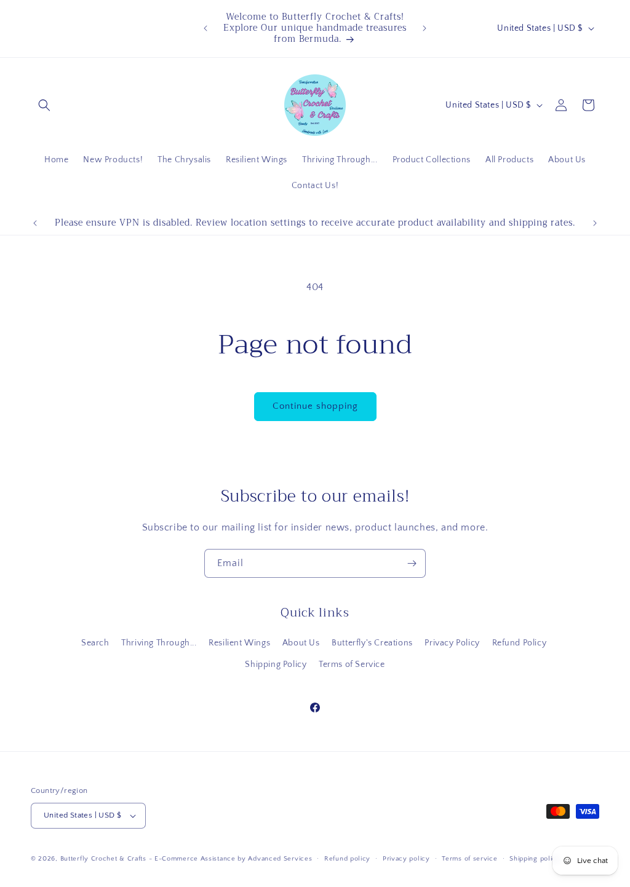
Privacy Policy (452, 643)
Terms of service (469, 858)
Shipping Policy (275, 664)
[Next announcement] (424, 28)
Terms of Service (352, 664)
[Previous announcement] (205, 28)
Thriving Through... (158, 643)
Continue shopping (315, 406)
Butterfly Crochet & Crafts (103, 858)
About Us (301, 643)
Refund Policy (519, 643)
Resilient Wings (239, 643)
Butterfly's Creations (372, 643)
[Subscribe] (411, 563)
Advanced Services (280, 858)
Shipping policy (534, 858)
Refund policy (347, 858)
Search (95, 643)
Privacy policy (406, 858)
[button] (44, 105)
